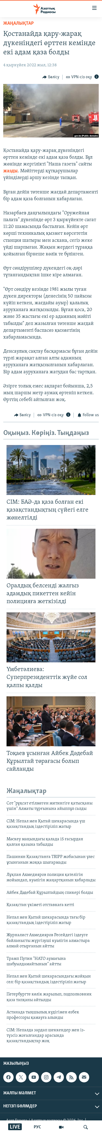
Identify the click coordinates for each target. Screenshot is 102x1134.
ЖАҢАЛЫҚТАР (18, 23)
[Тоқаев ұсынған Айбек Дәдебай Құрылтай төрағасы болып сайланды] (51, 721)
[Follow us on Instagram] (46, 1077)
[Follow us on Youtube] (34, 1077)
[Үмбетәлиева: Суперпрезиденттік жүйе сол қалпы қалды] (51, 637)
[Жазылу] (84, 1077)
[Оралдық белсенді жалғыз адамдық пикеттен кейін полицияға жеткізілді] (51, 554)
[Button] (50, 77)
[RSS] (71, 1077)
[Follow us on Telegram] (59, 1077)
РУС (37, 1127)
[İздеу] (86, 1127)
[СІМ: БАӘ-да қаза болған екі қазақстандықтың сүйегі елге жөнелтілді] (51, 470)
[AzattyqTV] (61, 1127)
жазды (10, 171)
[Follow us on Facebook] (8, 1077)
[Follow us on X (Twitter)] (21, 1077)
